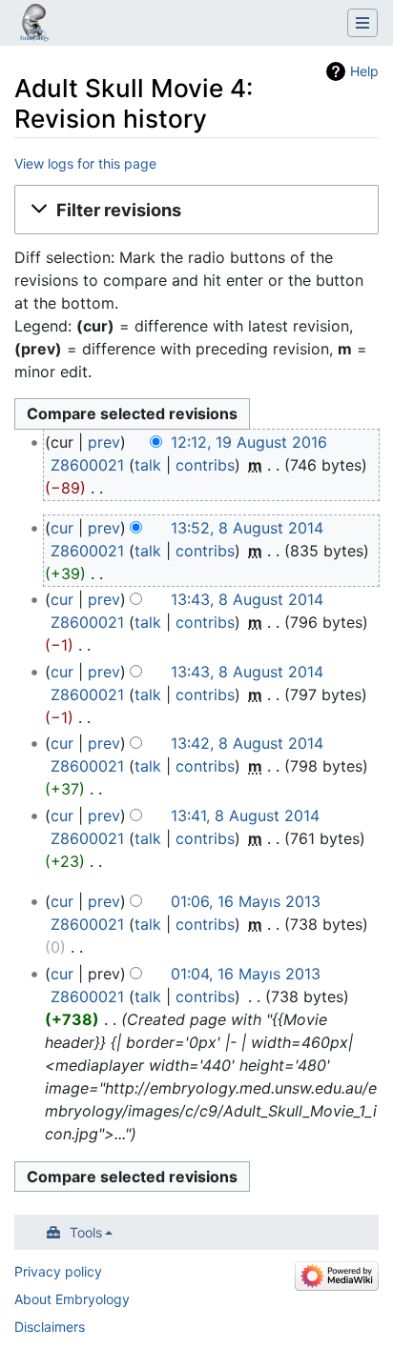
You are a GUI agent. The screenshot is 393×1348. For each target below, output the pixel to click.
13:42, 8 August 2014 (247, 743)
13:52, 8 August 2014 (247, 527)
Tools (86, 1232)
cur (62, 527)
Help (364, 71)
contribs (205, 464)
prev (104, 442)
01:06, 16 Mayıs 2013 (246, 901)
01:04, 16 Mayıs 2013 (246, 973)
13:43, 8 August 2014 (247, 599)
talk (147, 464)
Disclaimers (49, 1326)
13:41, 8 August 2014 (245, 815)
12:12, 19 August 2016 (249, 442)
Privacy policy (58, 1271)
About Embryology (72, 1299)
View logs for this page (85, 163)
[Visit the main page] (34, 24)
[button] (196, 210)
